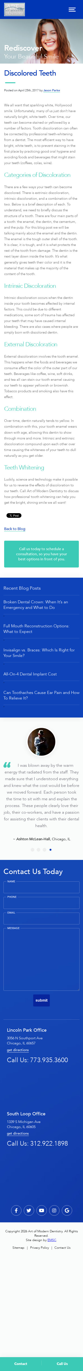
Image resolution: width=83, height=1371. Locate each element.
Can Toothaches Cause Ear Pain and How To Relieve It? (41, 695)
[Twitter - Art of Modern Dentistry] (29, 1210)
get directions (18, 1050)
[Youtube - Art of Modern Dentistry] (41, 1210)
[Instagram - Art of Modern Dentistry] (54, 1210)
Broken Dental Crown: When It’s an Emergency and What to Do (35, 604)
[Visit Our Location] (67, 1210)
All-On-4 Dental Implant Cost (30, 674)
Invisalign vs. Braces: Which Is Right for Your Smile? (39, 652)
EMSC (51, 1240)
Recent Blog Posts (22, 588)
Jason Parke (51, 90)
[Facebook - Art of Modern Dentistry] (16, 1210)
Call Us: (37, 1060)
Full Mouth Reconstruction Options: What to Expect (36, 628)
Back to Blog (14, 528)
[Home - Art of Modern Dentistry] (14, 9)
